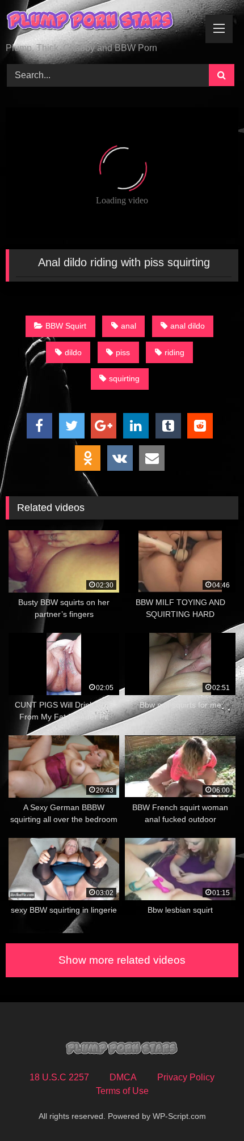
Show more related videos (122, 960)
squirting (124, 378)
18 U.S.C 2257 (59, 1077)
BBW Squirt (65, 325)
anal (128, 325)
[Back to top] (208, 1107)
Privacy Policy (185, 1077)
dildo (73, 352)
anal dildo (187, 325)
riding (174, 352)
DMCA (123, 1077)
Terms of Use (122, 1091)
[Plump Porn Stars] (100, 22)
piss (123, 352)
